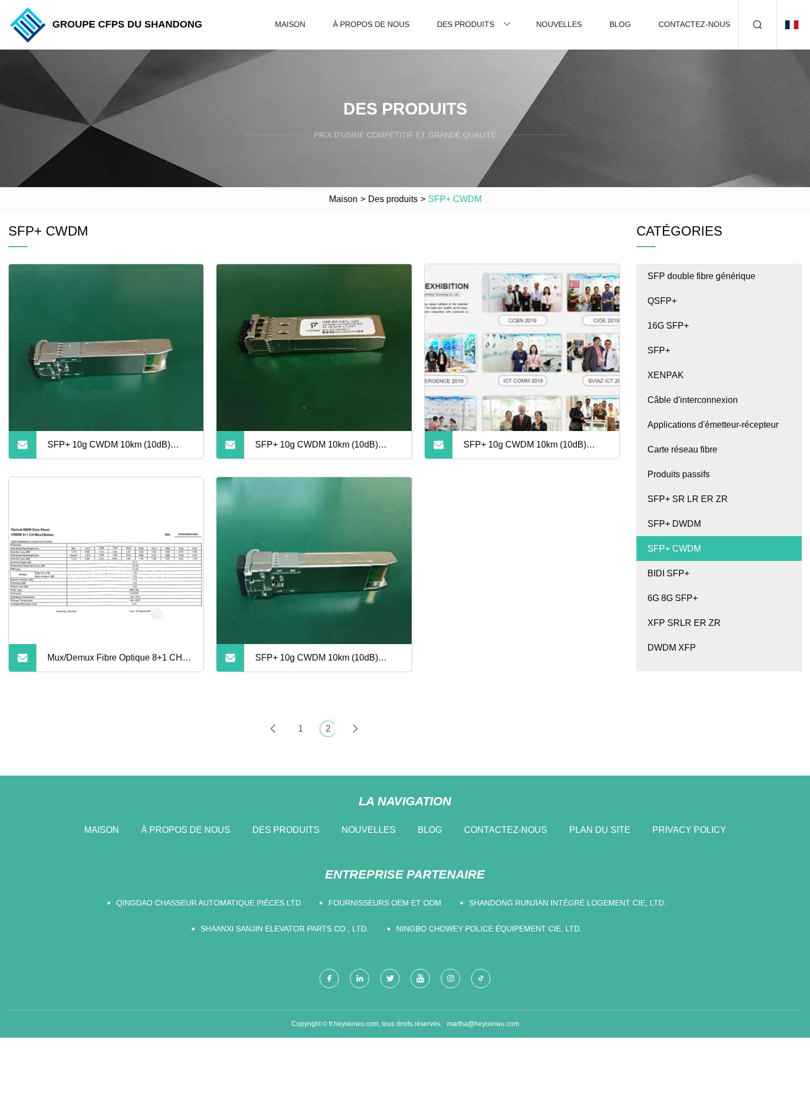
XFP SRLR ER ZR (684, 623)
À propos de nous (371, 24)
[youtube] (420, 978)
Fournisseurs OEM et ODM (384, 902)
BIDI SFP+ (668, 573)
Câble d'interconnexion (692, 400)
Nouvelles (559, 24)
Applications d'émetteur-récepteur (713, 424)
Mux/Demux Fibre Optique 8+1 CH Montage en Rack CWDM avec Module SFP (114, 662)
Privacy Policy (689, 830)
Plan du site (599, 830)
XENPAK (665, 375)
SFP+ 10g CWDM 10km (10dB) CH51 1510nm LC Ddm (316, 449)
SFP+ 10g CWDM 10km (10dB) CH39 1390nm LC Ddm (524, 449)
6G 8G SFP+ (672, 598)
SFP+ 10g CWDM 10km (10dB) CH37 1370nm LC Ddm (316, 662)
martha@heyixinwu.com (483, 1024)
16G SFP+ (668, 325)
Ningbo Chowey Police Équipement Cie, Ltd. (489, 928)
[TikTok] (480, 978)
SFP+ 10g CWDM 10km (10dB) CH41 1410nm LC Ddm (108, 449)
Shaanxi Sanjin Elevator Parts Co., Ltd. (285, 928)
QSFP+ (662, 301)
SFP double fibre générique (701, 276)
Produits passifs (678, 474)
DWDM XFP (671, 647)
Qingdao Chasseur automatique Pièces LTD (208, 902)
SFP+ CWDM (674, 548)
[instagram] (450, 978)
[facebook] (329, 978)
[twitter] (389, 978)
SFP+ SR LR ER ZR (687, 499)
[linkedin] (359, 978)
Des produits (465, 24)
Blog (620, 24)
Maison (290, 24)
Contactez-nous (694, 24)
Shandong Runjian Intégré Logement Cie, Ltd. (567, 902)
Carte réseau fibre (682, 449)
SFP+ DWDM (674, 523)
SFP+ (658, 350)
